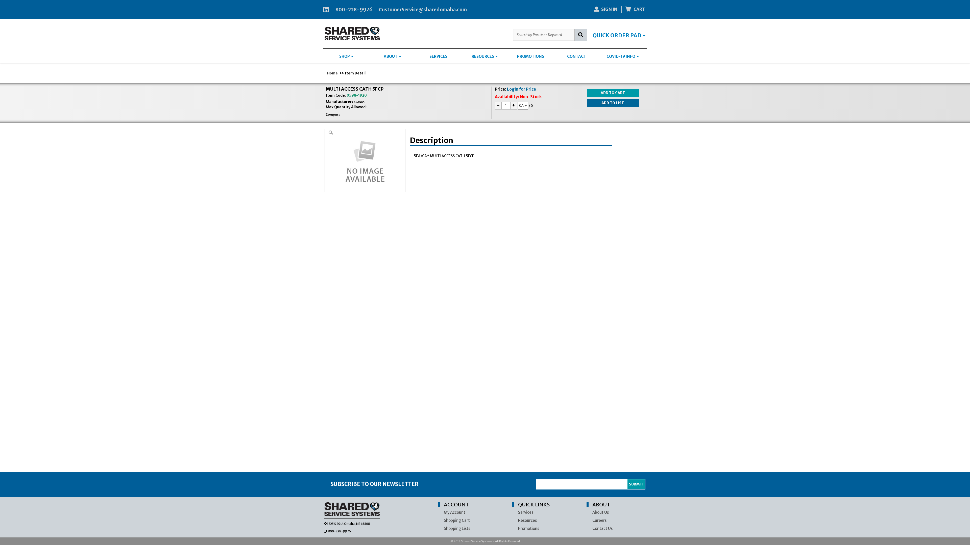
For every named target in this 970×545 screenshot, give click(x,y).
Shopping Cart (457, 520)
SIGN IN (609, 9)
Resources (527, 520)
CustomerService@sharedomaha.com (423, 10)
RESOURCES (483, 56)
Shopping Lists (457, 528)
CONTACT (576, 56)
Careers (599, 520)
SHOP (345, 56)
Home (332, 73)
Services (525, 512)
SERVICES (438, 56)
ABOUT (391, 56)
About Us (600, 512)
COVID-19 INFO (621, 56)
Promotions (528, 528)
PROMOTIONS (530, 56)
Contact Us (602, 528)
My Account (454, 512)
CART (639, 9)
